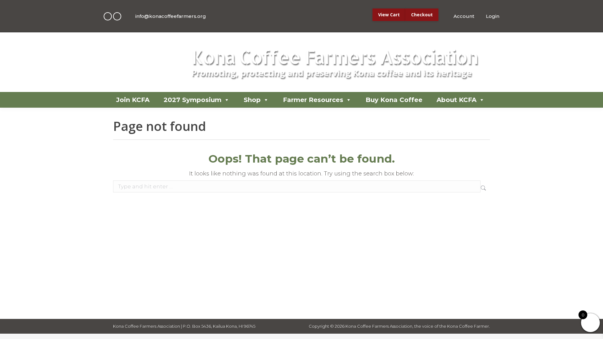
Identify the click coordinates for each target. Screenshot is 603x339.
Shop (252, 100)
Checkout (422, 15)
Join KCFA (132, 100)
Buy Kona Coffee (394, 100)
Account (464, 16)
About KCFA (456, 100)
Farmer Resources (313, 100)
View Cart (389, 15)
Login (492, 16)
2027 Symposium (192, 100)
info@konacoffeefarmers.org (170, 16)
